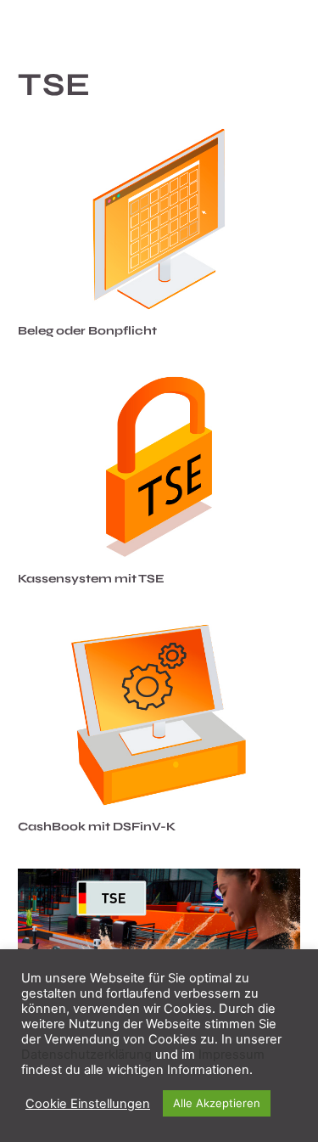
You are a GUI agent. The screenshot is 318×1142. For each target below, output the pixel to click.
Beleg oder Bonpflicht (87, 330)
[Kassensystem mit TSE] (159, 467)
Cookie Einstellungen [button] (87, 1103)
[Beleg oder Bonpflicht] (159, 219)
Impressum (231, 1054)
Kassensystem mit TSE (91, 578)
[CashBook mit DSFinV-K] (159, 715)
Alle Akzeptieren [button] (216, 1103)
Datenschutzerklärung (86, 1054)
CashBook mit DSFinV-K (97, 826)
